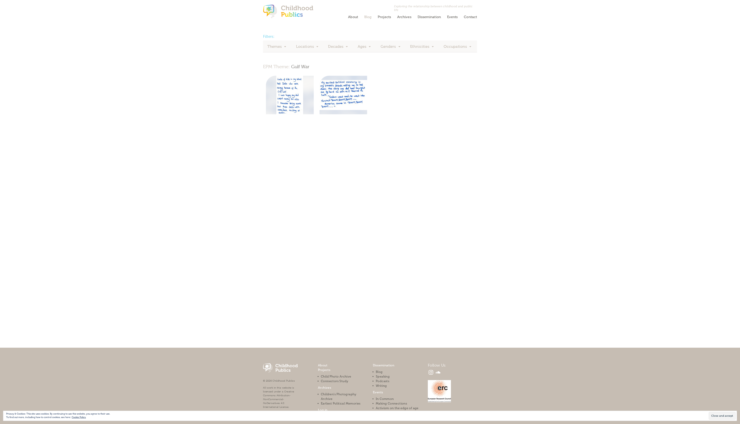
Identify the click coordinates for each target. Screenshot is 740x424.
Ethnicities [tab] (420, 46)
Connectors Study (334, 381)
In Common (385, 399)
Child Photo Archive (336, 376)
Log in (322, 410)
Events (452, 17)
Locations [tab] (305, 46)
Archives (404, 17)
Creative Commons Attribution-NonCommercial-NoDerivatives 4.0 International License (278, 399)
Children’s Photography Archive (339, 396)
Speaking (383, 376)
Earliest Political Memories (341, 403)
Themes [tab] (275, 46)
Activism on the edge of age (397, 408)
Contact (470, 17)
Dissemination (429, 17)
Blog (368, 17)
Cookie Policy (79, 417)
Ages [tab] (362, 46)
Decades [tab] (336, 46)
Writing (381, 386)
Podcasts (382, 381)
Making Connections (391, 403)
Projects (384, 17)
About (353, 17)
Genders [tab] (389, 46)
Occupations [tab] (456, 46)
